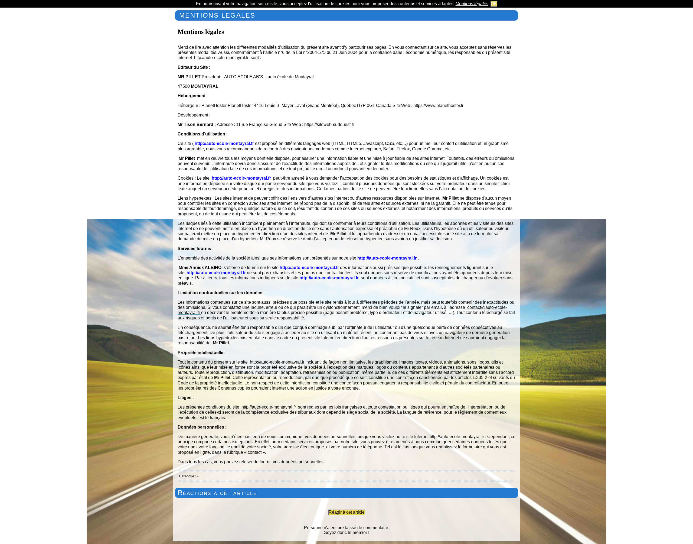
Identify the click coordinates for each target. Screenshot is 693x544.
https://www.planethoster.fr (438, 105)
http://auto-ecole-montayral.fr (221, 57)
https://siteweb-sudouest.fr (329, 124)
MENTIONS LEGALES (217, 15)
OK (494, 3)
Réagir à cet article (347, 512)
